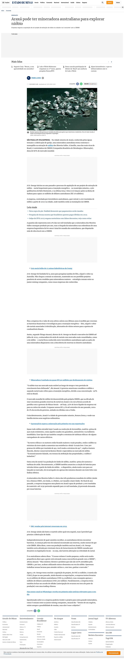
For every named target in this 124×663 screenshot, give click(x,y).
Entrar (118, 2)
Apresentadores (110, 641)
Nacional (56, 2)
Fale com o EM (6, 639)
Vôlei (55, 629)
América (56, 622)
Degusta (84, 2)
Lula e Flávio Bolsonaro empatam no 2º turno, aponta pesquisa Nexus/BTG (50, 69)
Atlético (56, 624)
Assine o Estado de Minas (9, 642)
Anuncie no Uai (26, 648)
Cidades (90, 622)
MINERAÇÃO (14, 15)
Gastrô (90, 643)
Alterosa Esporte (110, 627)
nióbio (50, 145)
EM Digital (5, 637)
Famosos (22, 624)
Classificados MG (75, 622)
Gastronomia (23, 639)
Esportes (39, 647)
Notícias (73, 627)
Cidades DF (40, 624)
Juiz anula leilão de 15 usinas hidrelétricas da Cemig (51, 268)
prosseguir (114, 653)
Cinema (22, 629)
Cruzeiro (56, 627)
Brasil (38, 629)
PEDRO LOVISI (36, 78)
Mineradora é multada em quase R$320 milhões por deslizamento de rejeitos (61, 380)
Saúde (72, 2)
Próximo (111, 62)
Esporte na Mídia (58, 637)
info (43, 78)
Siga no (86, 84)
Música (22, 632)
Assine (110, 2)
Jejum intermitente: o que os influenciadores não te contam (101, 69)
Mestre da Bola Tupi (111, 649)
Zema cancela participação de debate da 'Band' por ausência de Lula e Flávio (76, 69)
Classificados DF (75, 624)
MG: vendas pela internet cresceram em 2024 (49, 526)
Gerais (36, 2)
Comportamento (24, 637)
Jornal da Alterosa (110, 624)
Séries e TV (23, 627)
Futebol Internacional (59, 634)
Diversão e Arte (41, 636)
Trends (21, 634)
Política (42, 2)
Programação (109, 644)
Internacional (65, 2)
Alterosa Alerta (109, 622)
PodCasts (108, 647)
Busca (102, 2)
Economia (49, 2)
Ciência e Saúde (41, 639)
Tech (21, 642)
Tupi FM (109, 638)
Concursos (39, 644)
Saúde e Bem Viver (7, 634)
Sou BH (109, 633)
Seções (7, 2)
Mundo (38, 634)
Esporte (90, 624)
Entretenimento (24, 622)
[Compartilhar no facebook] (77, 84)
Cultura (78, 2)
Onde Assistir (57, 639)
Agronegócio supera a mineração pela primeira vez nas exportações (58, 424)
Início (2, 10)
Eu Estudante (40, 642)
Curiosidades (91, 629)
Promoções (23, 644)
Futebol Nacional (58, 632)
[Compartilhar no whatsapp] (81, 84)
